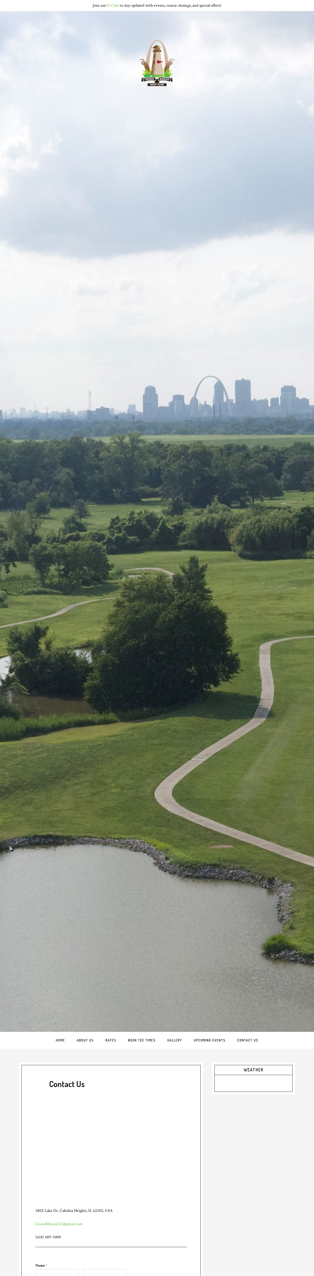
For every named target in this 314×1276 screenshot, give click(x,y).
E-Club (113, 5)
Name (41, 1265)
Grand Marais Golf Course (157, 62)
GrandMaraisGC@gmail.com (59, 1224)
